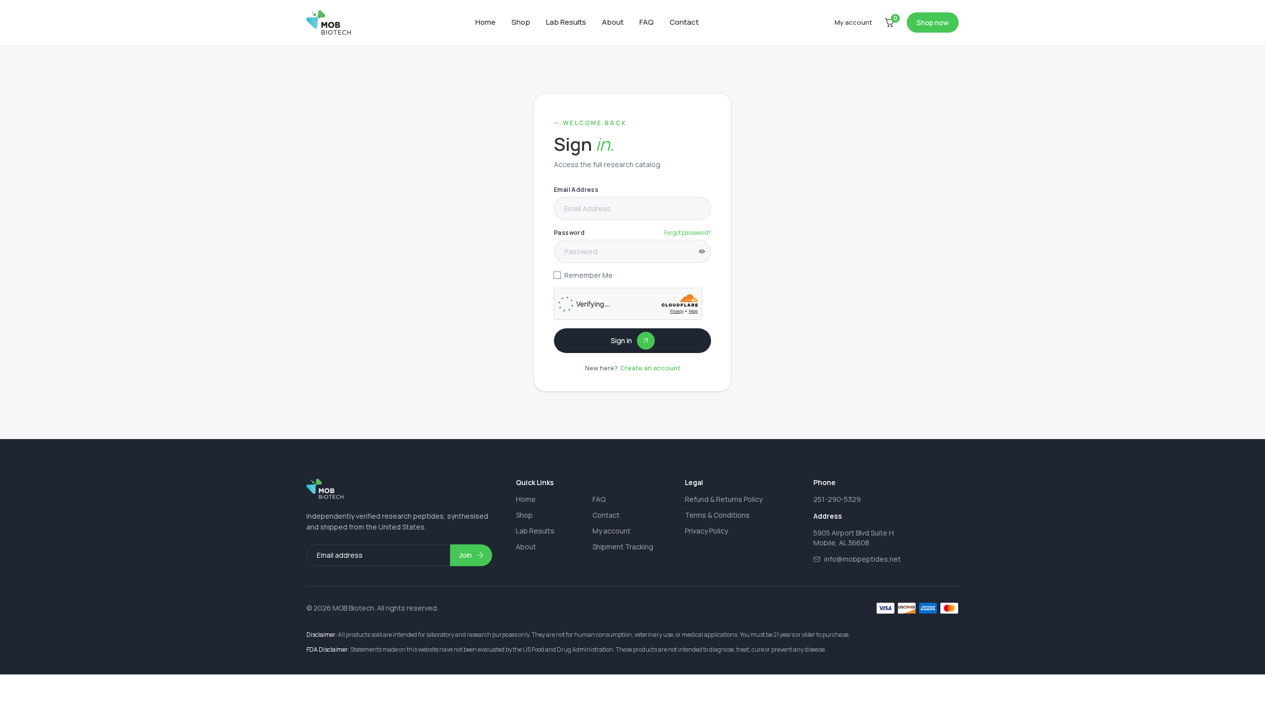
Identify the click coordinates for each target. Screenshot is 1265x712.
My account (611, 530)
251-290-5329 (837, 499)
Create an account (650, 368)
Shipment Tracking (622, 546)
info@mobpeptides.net (862, 559)
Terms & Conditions (717, 515)
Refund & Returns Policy (723, 499)
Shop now (933, 22)
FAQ (646, 22)
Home (485, 22)
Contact (684, 22)
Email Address (576, 189)
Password (569, 232)
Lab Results (566, 22)
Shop (520, 22)
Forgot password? (687, 232)
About (613, 22)
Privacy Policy (706, 530)
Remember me (588, 275)
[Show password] (702, 251)
